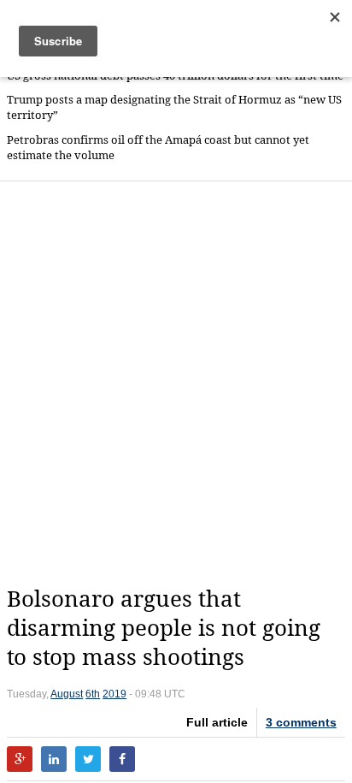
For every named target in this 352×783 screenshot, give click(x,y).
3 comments (301, 722)
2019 (114, 694)
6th (92, 694)
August (66, 694)
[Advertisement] (176, 383)
